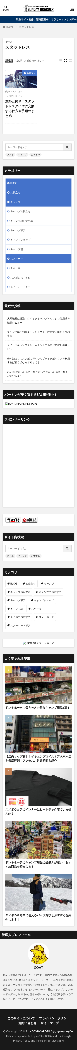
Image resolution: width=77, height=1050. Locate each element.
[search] (67, 147)
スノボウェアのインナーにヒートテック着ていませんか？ (38, 811)
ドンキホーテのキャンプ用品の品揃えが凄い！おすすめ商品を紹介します (38, 864)
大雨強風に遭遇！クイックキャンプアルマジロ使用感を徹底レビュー (38, 320)
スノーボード (17, 258)
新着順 (9, 60)
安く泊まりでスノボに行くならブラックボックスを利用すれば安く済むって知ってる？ (38, 360)
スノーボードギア (20, 286)
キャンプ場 (16, 249)
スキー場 (15, 268)
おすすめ (35, 154)
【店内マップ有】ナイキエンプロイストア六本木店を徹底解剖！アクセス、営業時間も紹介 (38, 758)
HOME (10, 26)
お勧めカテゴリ (33, 60)
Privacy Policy (21, 1040)
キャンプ (22, 154)
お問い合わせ (27, 1023)
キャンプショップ (20, 239)
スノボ (10, 154)
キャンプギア (17, 230)
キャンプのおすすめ (21, 220)
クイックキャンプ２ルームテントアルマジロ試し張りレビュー (38, 347)
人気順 (18, 60)
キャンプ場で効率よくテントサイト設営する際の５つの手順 (38, 333)
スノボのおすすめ (20, 277)
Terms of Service (46, 1040)
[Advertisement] (38, 465)
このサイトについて (21, 1018)
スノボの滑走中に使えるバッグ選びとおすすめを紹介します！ (38, 917)
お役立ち (31, 73)
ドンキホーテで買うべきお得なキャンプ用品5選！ (37, 707)
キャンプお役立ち (20, 211)
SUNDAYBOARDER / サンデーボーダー (49, 1031)
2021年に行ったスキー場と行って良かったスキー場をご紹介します (37, 373)
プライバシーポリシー (54, 1018)
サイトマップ (50, 1023)
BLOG (13, 183)
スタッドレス (26, 26)
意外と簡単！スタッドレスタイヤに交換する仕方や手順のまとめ (19, 108)
